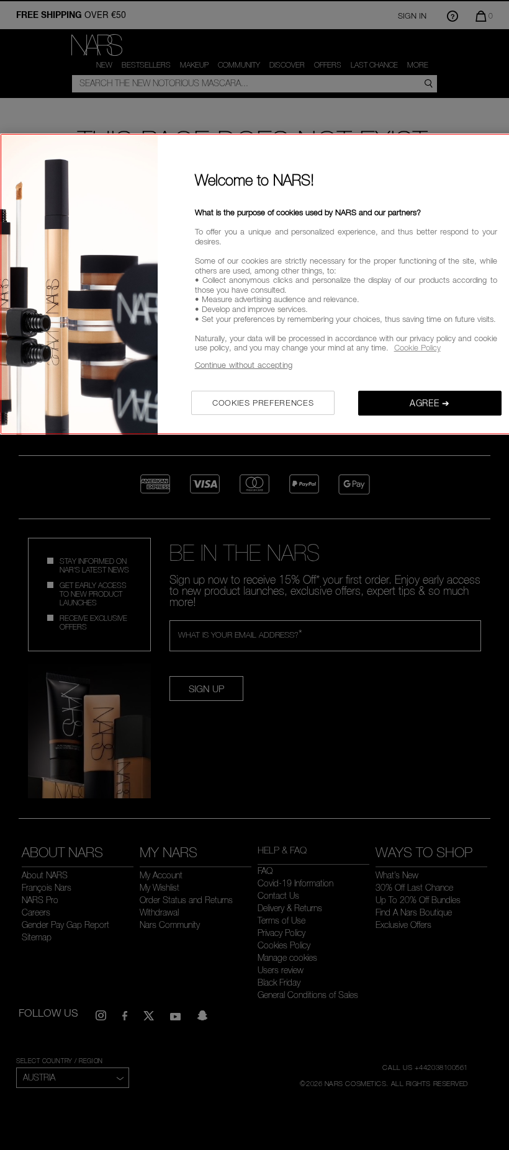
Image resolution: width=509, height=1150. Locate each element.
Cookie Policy (417, 347)
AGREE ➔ (430, 402)
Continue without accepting (243, 365)
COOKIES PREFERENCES (262, 402)
